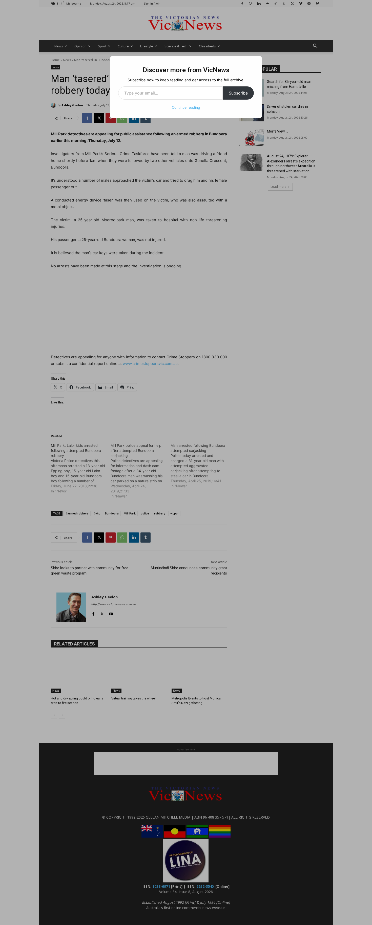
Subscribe (238, 93)
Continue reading (186, 107)
